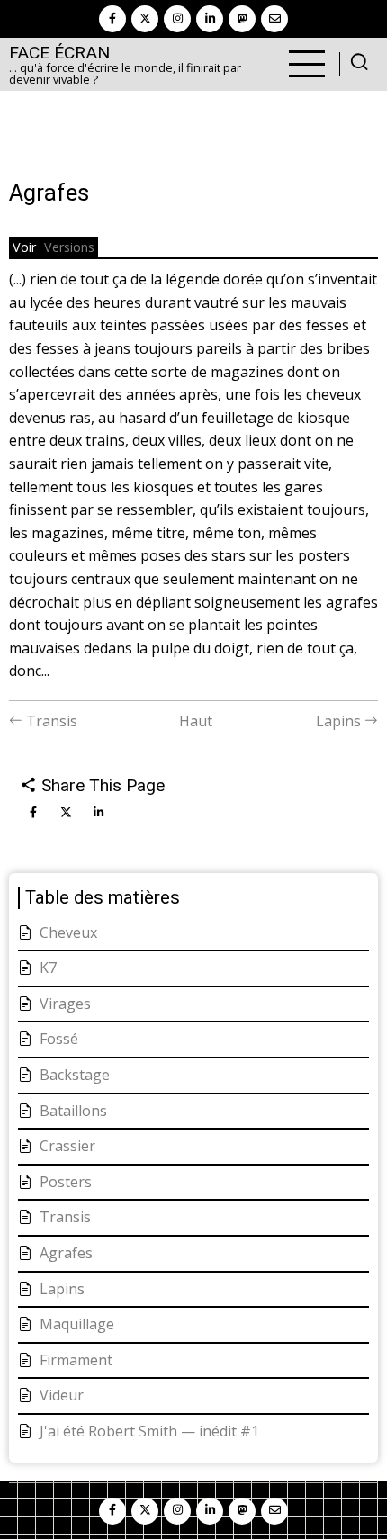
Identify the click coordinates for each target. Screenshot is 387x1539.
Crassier (67, 1146)
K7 (48, 967)
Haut (195, 721)
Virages (65, 1003)
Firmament (76, 1360)
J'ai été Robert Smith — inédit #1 (149, 1431)
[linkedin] (209, 18)
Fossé (59, 1038)
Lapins (340, 721)
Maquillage (77, 1324)
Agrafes (66, 1253)
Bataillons (73, 1110)
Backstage (75, 1074)
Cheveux (68, 932)
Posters (66, 1182)
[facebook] (112, 18)
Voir (24, 247)
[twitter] (144, 18)
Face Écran (59, 52)
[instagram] (177, 18)
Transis (49, 721)
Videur (62, 1395)
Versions (69, 247)
